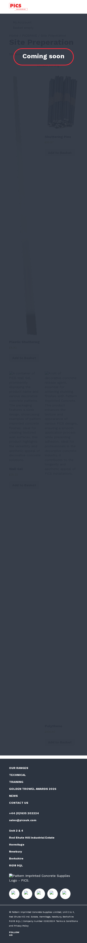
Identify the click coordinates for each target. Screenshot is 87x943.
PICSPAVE (29, 35)
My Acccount (22, 22)
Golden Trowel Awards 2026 (32, 789)
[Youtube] (42, 933)
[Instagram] (27, 933)
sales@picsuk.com (22, 820)
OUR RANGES (18, 768)
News (13, 795)
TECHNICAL (17, 775)
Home (13, 35)
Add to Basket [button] (24, 358)
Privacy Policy (21, 925)
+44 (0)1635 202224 (24, 813)
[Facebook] (35, 933)
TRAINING (16, 782)
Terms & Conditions (67, 921)
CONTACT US (18, 802)
